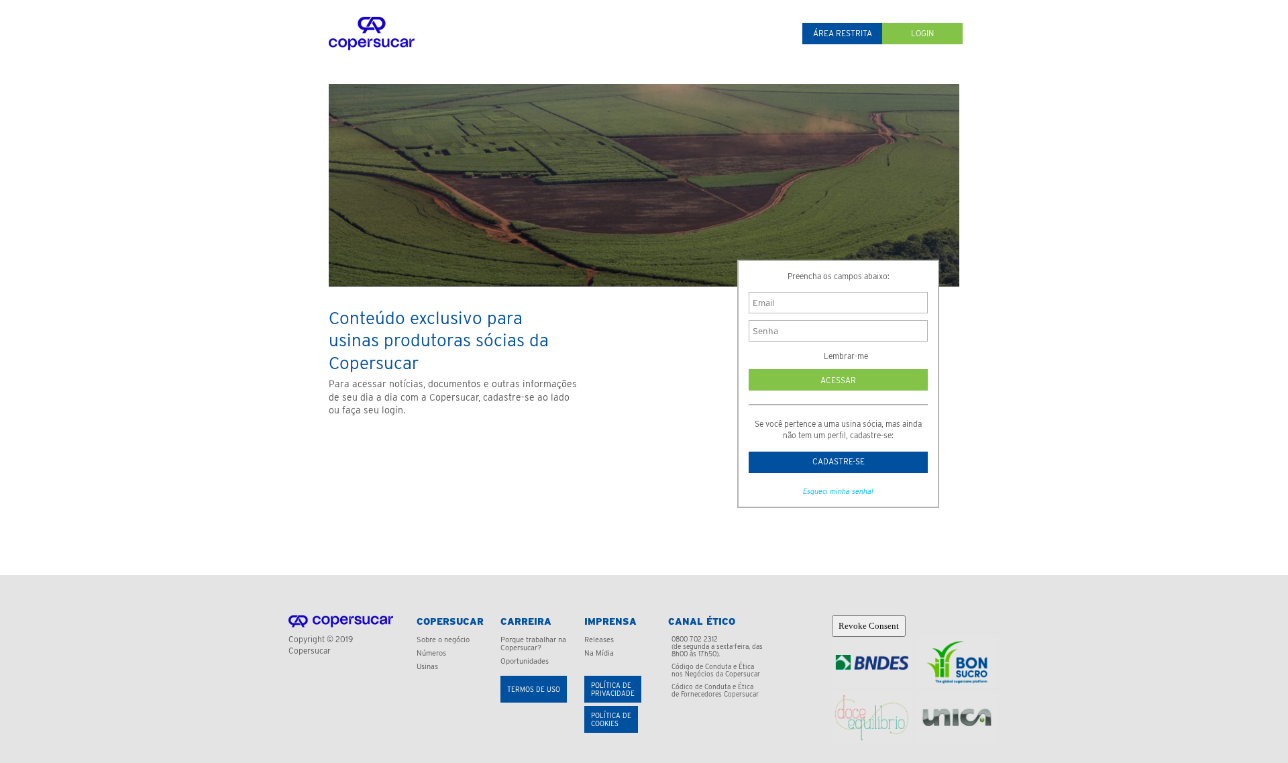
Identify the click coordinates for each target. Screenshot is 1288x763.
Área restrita (842, 33)
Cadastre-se (838, 461)
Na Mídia (599, 653)
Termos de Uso (533, 689)
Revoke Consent (869, 626)
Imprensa (610, 621)
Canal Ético (701, 621)
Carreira (525, 621)
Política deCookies (611, 719)
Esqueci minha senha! (838, 491)
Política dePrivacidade (613, 689)
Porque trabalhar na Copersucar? (533, 643)
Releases (599, 639)
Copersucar (450, 621)
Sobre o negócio (443, 639)
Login (922, 33)
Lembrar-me (845, 356)
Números (431, 653)
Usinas (427, 666)
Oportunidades (524, 661)
